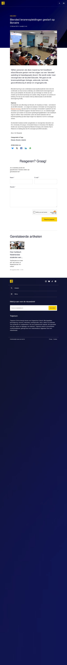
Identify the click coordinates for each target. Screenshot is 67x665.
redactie (24, 144)
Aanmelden (52, 314)
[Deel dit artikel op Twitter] (17, 152)
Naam (12, 182)
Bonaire (18, 144)
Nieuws (13, 144)
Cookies (55, 345)
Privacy (50, 345)
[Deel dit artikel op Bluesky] (12, 152)
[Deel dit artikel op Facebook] (21, 152)
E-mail (36, 182)
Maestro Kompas (23, 111)
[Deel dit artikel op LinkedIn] (25, 152)
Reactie (13, 191)
